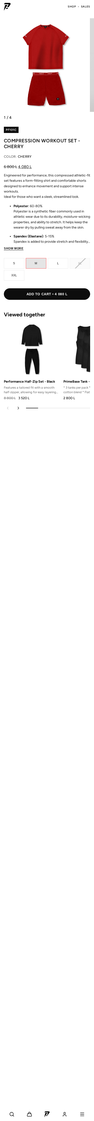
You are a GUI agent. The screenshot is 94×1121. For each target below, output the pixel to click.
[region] (45, 360)
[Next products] (18, 408)
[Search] (11, 1114)
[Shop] (47, 1114)
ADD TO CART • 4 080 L (47, 294)
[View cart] (29, 1114)
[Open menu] (82, 1114)
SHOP (72, 6)
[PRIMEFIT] (7, 7)
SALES (85, 6)
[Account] (64, 1114)
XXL (14, 275)
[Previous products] (8, 408)
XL (80, 263)
